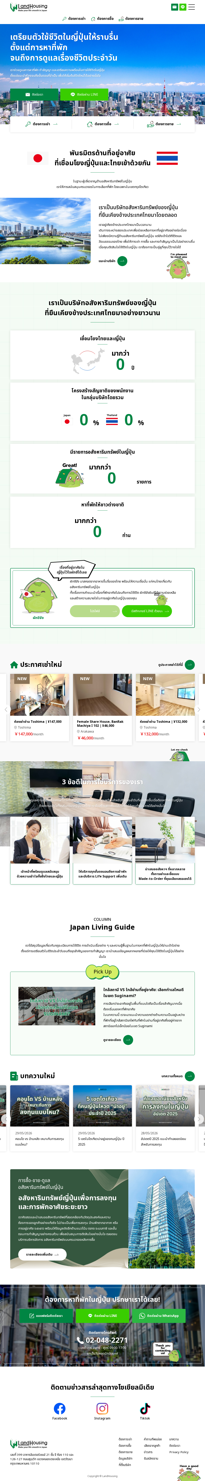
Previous (6, 710)
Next (199, 710)
